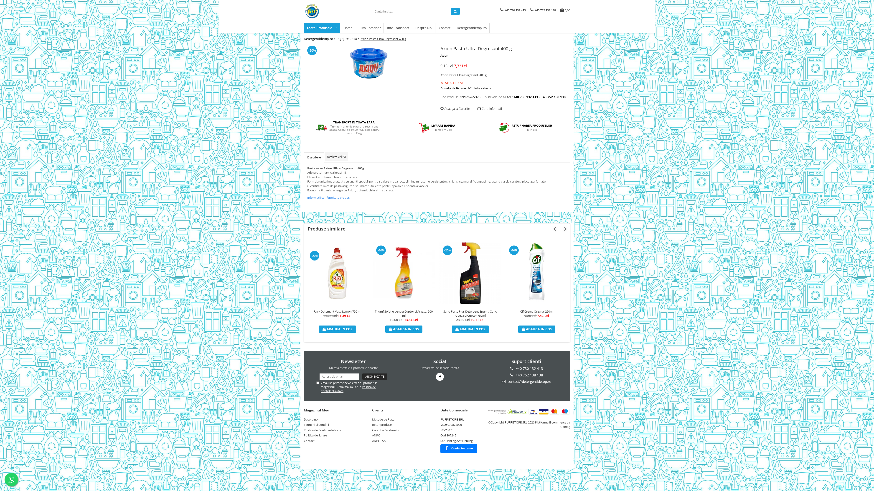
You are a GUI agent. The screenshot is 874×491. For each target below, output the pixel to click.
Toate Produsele (320, 28)
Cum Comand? (370, 28)
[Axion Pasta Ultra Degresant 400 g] (369, 63)
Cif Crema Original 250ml (536, 311)
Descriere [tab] (314, 157)
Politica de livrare (315, 435)
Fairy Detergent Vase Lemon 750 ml (337, 311)
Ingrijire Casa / (348, 39)
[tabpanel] (369, 63)
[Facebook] (440, 377)
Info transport (398, 28)
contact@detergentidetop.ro (529, 381)
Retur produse (382, 425)
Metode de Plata (383, 419)
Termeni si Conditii (316, 425)
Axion (444, 55)
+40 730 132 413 (529, 368)
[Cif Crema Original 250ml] (537, 273)
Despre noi (423, 28)
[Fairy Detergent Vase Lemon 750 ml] (337, 273)
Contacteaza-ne (462, 448)
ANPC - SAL (379, 441)
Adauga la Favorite (457, 108)
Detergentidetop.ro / (320, 39)
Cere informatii (492, 108)
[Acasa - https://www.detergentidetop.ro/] (326, 11)
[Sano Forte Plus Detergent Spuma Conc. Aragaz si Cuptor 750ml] (470, 273)
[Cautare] (455, 11)
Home (347, 28)
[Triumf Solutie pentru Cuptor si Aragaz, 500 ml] (404, 273)
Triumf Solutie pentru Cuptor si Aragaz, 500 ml (404, 313)
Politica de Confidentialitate (322, 430)
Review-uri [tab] (336, 157)
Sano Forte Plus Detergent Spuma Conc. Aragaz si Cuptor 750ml (470, 313)
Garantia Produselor (385, 430)
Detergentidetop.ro (472, 28)
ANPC (376, 435)
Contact (444, 28)
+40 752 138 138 (529, 375)
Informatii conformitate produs (328, 197)
